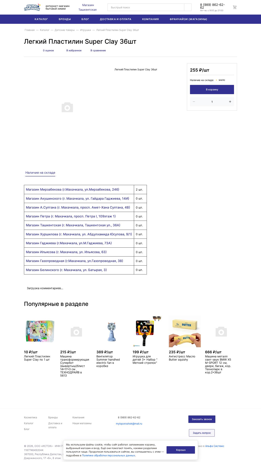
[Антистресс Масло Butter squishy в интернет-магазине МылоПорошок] (185, 331)
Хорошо (181, 449)
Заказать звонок (202, 419)
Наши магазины (82, 423)
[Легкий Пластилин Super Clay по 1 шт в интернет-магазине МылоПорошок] (40, 331)
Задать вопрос (202, 432)
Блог (85, 19)
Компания (150, 19)
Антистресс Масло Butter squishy (182, 358)
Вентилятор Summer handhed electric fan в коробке (108, 361)
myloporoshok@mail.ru (129, 423)
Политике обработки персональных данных (108, 455)
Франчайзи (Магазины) (189, 19)
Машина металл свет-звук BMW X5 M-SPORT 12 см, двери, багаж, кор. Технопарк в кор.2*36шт (218, 364)
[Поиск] (188, 7)
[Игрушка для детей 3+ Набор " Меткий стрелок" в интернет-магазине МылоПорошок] (149, 331)
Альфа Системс (214, 445)
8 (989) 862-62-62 (212, 6)
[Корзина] (235, 7)
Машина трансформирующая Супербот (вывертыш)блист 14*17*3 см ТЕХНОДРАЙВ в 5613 (74, 366)
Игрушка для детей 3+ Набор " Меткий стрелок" (145, 359)
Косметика (30, 417)
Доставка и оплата (116, 19)
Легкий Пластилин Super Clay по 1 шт (37, 358)
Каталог (41, 19)
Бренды (65, 19)
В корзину (212, 89)
